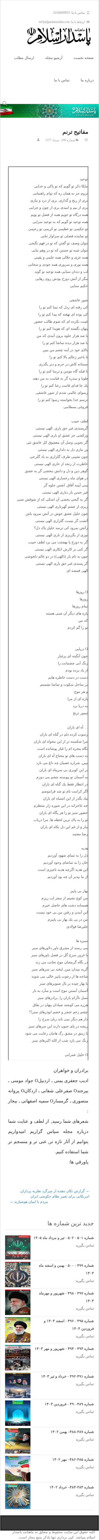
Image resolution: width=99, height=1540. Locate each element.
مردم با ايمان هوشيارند (29, 1202)
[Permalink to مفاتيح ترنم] (86, 140)
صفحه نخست (84, 58)
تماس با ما (62, 80)
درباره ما (87, 80)
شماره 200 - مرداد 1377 (60, 140)
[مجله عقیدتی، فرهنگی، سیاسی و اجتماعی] (63, 36)
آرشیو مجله (53, 58)
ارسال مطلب (24, 58)
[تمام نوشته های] (38, 140)
